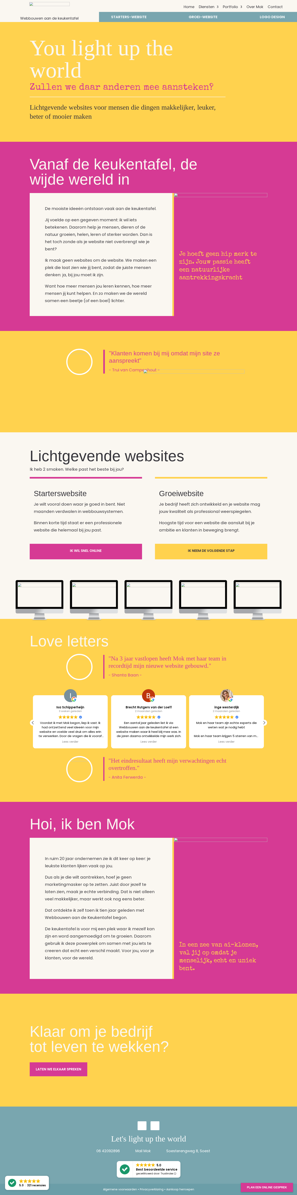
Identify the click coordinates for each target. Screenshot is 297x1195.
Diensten (206, 7)
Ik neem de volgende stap (211, 550)
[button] (264, 723)
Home (189, 7)
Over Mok (254, 7)
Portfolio (230, 7)
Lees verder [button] (70, 742)
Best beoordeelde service (156, 1169)
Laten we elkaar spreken (58, 1069)
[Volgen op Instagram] (142, 1125)
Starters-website (129, 17)
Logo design (272, 17)
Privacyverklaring (151, 1189)
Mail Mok (143, 1150)
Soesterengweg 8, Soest (188, 1150)
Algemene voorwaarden (120, 1189)
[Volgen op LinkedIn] (155, 1125)
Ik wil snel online (86, 550)
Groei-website (203, 17)
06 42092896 (108, 1150)
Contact (275, 7)
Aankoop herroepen (180, 1189)
